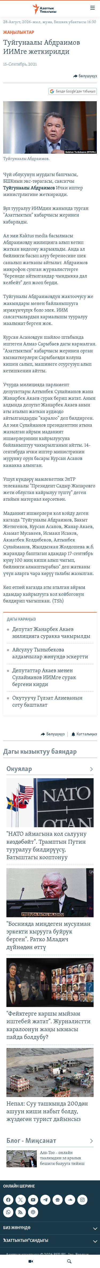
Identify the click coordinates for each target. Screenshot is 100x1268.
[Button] (85, 76)
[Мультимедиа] (31, 1261)
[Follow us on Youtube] (33, 1200)
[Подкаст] (33, 1212)
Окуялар (19, 769)
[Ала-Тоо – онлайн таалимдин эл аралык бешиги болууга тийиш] (21, 1158)
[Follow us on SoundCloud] (70, 1200)
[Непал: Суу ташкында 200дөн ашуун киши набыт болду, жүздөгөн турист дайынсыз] (50, 1072)
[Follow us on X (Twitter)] (20, 1200)
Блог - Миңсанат (31, 1141)
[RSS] (20, 1212)
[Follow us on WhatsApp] (8, 1212)
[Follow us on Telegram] (45, 1200)
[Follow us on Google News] (58, 1200)
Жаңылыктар (18, 32)
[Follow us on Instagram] (82, 1200)
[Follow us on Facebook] (8, 1200)
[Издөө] (69, 1261)
